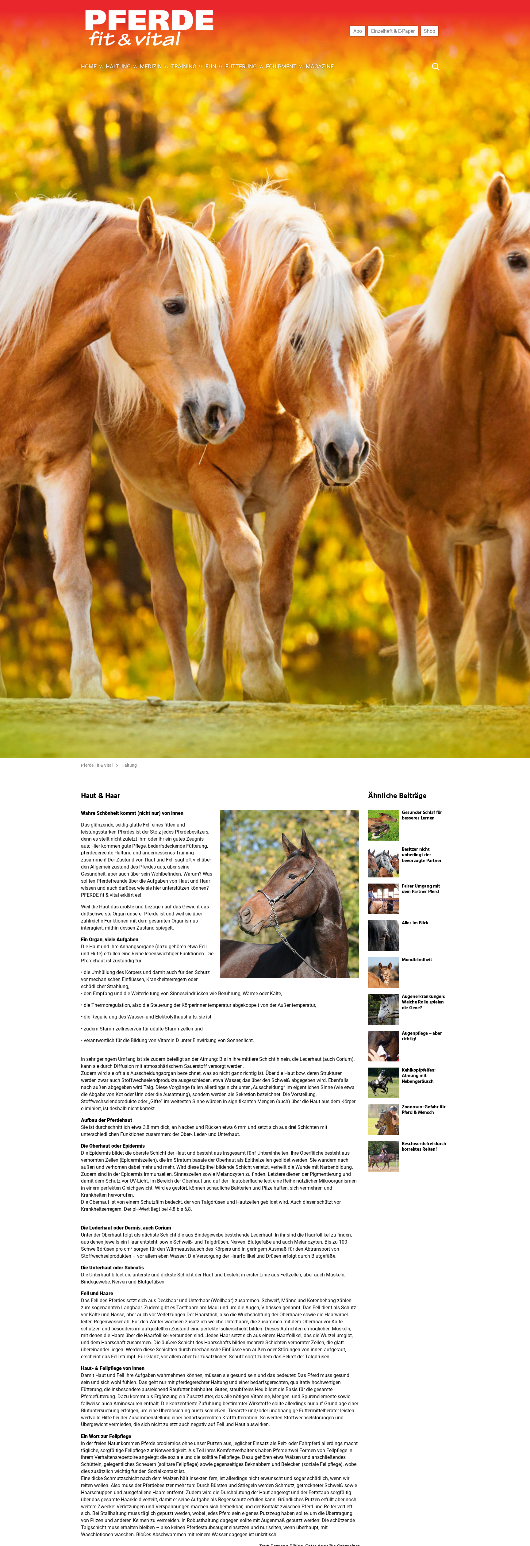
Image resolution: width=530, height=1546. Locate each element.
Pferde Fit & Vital (97, 765)
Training (183, 66)
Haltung (118, 66)
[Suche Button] (436, 66)
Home (89, 66)
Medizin (151, 66)
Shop (429, 31)
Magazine (320, 66)
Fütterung (241, 66)
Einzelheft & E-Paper (393, 31)
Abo (357, 31)
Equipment (281, 66)
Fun (210, 66)
